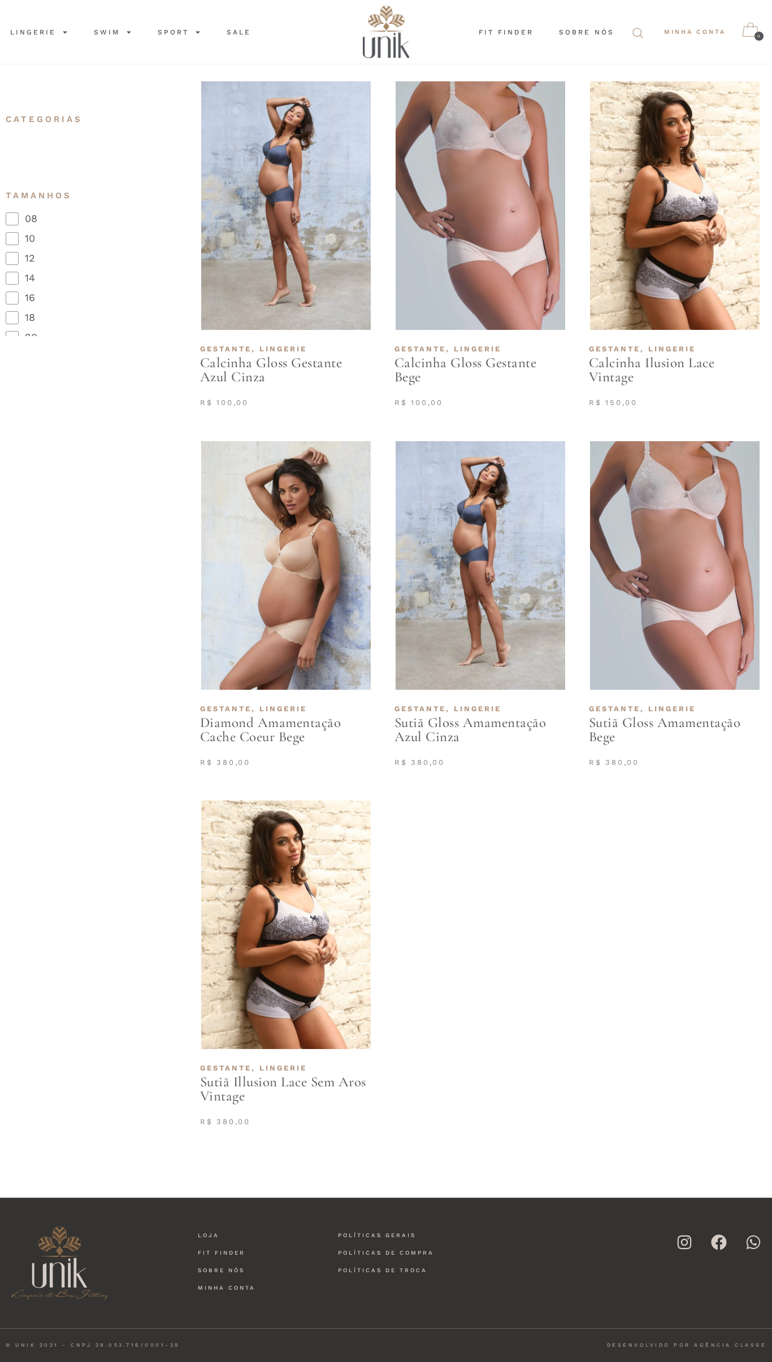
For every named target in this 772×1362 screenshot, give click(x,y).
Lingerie (33, 32)
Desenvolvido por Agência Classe (687, 1345)
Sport (173, 32)
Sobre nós (586, 32)
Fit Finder (506, 32)
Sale (239, 32)
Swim (107, 32)
